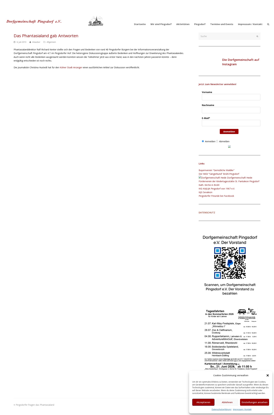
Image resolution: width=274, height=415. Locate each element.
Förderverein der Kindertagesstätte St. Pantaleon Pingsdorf (229, 181)
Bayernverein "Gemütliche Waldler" (217, 170)
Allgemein (51, 42)
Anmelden (229, 131)
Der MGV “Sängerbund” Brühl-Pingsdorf (219, 173)
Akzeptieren (203, 402)
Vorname (207, 92)
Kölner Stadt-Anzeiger (71, 67)
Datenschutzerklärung (221, 409)
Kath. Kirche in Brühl (209, 184)
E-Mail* (206, 118)
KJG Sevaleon (205, 192)
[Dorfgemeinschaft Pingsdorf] (54, 20)
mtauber (36, 42)
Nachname (208, 105)
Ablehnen (227, 402)
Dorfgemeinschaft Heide (239, 177)
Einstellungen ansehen (254, 402)
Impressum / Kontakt (242, 409)
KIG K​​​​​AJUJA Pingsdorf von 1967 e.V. (217, 188)
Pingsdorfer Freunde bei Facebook (216, 195)
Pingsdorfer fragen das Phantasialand (35, 404)
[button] (267, 375)
